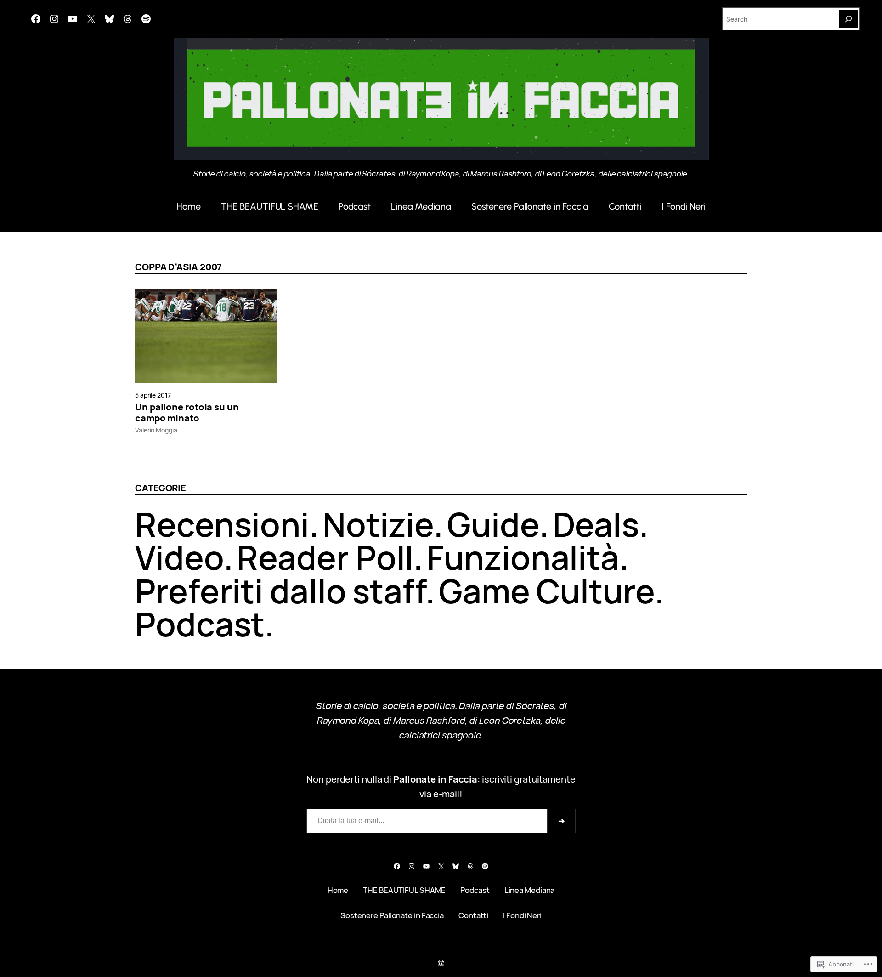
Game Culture (547, 590)
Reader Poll (325, 557)
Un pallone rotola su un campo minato (187, 413)
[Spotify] (146, 18)
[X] (90, 18)
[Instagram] (54, 18)
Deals (596, 524)
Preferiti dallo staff (280, 590)
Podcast (200, 624)
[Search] (848, 19)
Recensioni (222, 524)
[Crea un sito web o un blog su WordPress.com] (441, 963)
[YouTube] (72, 18)
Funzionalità (523, 557)
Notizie (378, 524)
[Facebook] (35, 18)
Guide (493, 524)
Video (179, 557)
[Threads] (127, 18)
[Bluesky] (109, 18)
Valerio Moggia (156, 430)
